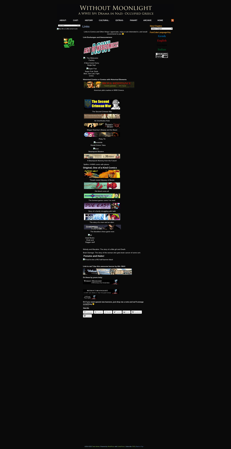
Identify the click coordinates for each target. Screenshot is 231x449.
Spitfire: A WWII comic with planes (96, 164)
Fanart (133, 20)
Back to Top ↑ (140, 446)
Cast (76, 20)
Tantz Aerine (95, 446)
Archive (147, 20)
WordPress (111, 446)
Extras (120, 20)
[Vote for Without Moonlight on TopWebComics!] (162, 57)
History (89, 20)
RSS (172, 20)
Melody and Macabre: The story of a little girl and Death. (104, 249)
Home (160, 20)
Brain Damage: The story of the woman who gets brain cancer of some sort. (112, 253)
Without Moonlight (115, 10)
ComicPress (121, 446)
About (63, 20)
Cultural (104, 20)
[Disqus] (115, 352)
